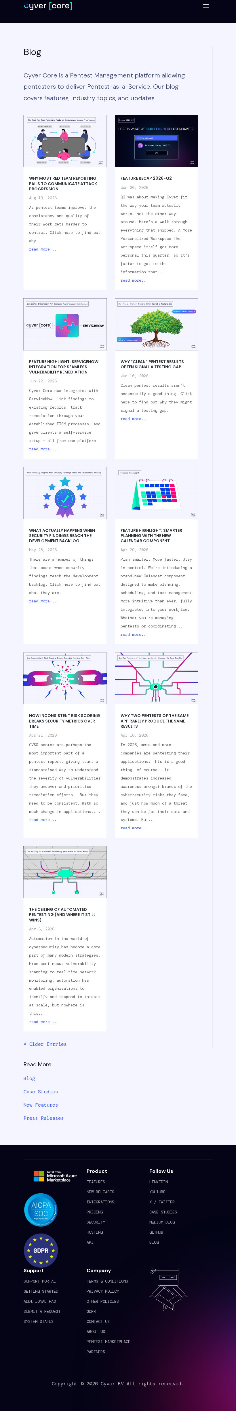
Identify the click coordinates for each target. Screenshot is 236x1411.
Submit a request (42, 1311)
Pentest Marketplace (108, 1341)
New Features (41, 1105)
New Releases (100, 1191)
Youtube (157, 1191)
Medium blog (162, 1222)
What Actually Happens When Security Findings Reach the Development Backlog (62, 536)
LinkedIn (158, 1181)
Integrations (100, 1202)
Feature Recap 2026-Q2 (146, 178)
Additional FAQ (40, 1301)
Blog (29, 1078)
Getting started (41, 1291)
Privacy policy (103, 1291)
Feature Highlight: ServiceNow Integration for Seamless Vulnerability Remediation (63, 367)
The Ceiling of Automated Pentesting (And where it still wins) (62, 914)
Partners (96, 1351)
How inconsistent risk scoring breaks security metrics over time (64, 721)
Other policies (103, 1301)
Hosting (95, 1232)
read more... (43, 249)
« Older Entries (45, 1044)
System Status (39, 1321)
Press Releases (44, 1118)
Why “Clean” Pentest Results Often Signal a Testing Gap (152, 364)
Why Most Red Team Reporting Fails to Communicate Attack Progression (63, 183)
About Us (96, 1331)
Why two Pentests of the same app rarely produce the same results (155, 721)
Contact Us (98, 1321)
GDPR (91, 1311)
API (90, 1242)
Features (96, 1181)
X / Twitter (162, 1202)
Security (96, 1222)
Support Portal (40, 1281)
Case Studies (41, 1091)
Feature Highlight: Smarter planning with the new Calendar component (151, 536)
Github (156, 1232)
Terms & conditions (107, 1281)
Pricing (95, 1212)
